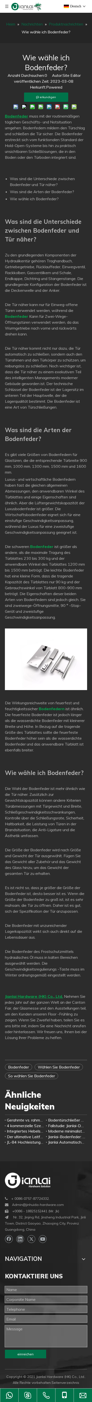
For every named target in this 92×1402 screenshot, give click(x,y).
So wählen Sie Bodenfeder (31, 1075)
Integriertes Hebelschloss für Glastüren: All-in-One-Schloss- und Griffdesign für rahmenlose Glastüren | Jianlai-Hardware (25, 1131)
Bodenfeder (18, 1067)
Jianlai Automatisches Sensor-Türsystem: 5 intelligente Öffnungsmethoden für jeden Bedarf (66, 1142)
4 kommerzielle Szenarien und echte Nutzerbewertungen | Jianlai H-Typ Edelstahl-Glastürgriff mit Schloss (25, 1125)
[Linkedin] (20, 1239)
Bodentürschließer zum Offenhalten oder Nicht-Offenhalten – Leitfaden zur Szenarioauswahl (66, 1120)
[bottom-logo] (27, 1180)
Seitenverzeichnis (65, 1382)
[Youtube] (43, 1239)
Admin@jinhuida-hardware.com (38, 1204)
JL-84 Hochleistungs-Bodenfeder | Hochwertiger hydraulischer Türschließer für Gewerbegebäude (25, 1142)
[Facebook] (9, 1239)
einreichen (25, 1354)
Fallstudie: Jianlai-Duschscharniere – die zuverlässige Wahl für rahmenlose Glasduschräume (66, 1125)
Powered (54, 87)
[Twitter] (31, 1239)
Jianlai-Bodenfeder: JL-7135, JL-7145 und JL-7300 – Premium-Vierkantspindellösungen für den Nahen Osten (66, 1136)
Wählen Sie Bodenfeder (59, 1067)
